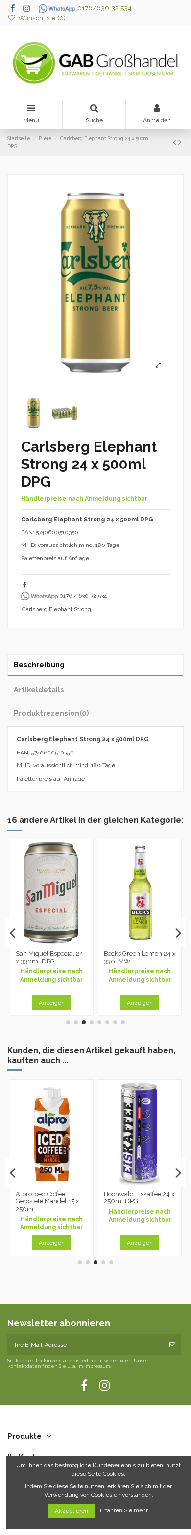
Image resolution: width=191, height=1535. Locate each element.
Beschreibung (39, 664)
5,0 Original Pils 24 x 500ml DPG (135, 1197)
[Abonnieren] (172, 1344)
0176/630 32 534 (103, 8)
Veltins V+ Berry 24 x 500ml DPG (47, 957)
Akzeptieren (71, 1511)
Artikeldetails (39, 689)
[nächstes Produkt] (179, 142)
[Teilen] (24, 584)
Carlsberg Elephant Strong (56, 609)
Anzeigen (54, 1002)
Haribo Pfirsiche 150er (49, 1193)
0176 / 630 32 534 (82, 595)
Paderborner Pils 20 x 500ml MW (137, 957)
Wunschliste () (41, 18)
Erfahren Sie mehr (124, 1511)
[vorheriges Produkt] (175, 142)
